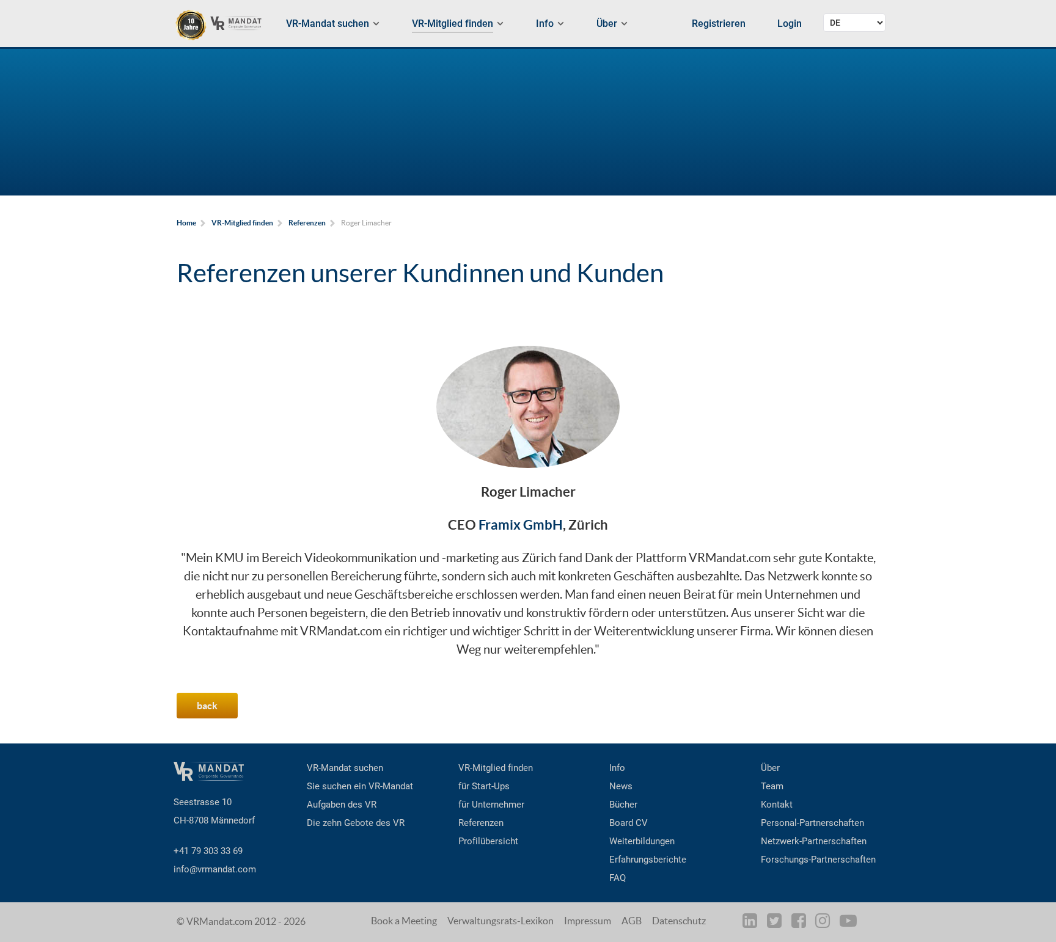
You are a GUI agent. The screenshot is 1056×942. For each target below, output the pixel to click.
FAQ (617, 877)
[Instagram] (824, 923)
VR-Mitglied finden (495, 767)
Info (617, 767)
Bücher (623, 804)
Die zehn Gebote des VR (356, 822)
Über (770, 767)
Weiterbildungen (642, 841)
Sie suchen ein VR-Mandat (360, 786)
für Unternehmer (491, 804)
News (620, 786)
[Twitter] (775, 923)
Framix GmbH (521, 524)
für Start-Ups (484, 786)
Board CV (628, 822)
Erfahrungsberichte (647, 859)
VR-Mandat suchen (345, 767)
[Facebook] (799, 923)
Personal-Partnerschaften (812, 822)
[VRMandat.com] (223, 25)
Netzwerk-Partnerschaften (814, 841)
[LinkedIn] (753, 923)
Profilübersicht (488, 841)
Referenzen (481, 822)
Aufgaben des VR (341, 804)
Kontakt (777, 804)
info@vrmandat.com (215, 869)
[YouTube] (848, 923)
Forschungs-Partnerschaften (818, 859)
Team (772, 786)
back (207, 705)
